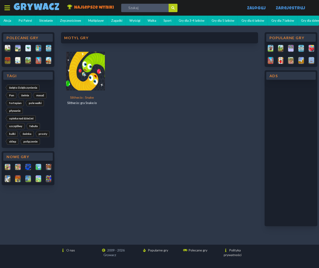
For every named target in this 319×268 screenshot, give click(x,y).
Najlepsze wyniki (93, 8)
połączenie (30, 141)
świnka (27, 134)
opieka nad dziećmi (21, 118)
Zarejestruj (290, 8)
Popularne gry (157, 250)
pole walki (35, 103)
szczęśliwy (15, 126)
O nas (70, 250)
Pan (11, 95)
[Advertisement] (291, 153)
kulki (12, 134)
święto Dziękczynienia (23, 87)
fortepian (15, 103)
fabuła (33, 126)
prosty (43, 134)
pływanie (15, 110)
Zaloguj (256, 8)
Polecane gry (197, 250)
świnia (25, 95)
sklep (12, 141)
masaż (40, 95)
